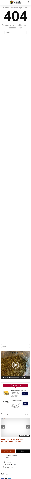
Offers (7, 467)
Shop (7, 459)
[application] (15, 365)
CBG (7, 457)
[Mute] (25, 378)
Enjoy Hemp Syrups (16, 400)
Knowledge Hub (9, 464)
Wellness (8, 462)
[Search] (28, 2)
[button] (15, 365)
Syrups (25, 403)
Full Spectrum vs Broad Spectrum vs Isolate (12, 441)
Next (28, 427)
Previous (3, 427)
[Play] (3, 378)
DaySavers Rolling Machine (18, 390)
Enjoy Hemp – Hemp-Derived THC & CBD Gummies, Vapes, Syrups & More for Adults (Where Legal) (15, 405)
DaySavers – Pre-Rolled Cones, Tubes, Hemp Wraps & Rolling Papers (15, 394)
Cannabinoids (9, 455)
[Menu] (2, 2)
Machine (25, 393)
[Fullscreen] (27, 378)
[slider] (14, 377)
